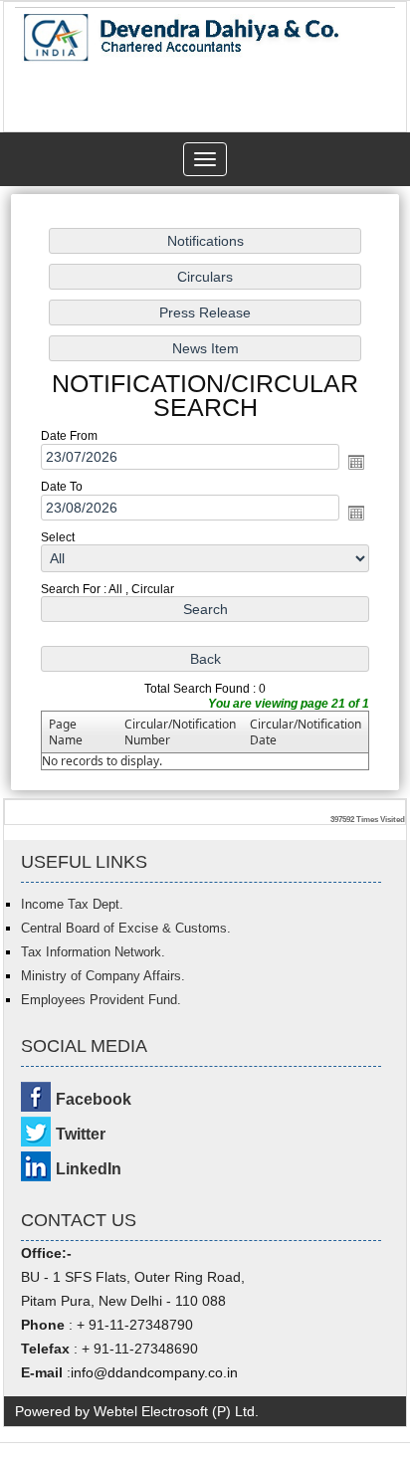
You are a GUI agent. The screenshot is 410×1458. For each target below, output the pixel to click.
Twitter (80, 1134)
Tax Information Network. (93, 951)
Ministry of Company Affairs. (103, 975)
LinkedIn (88, 1168)
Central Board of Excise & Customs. (126, 928)
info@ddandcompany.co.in (154, 1372)
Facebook (93, 1099)
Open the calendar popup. (356, 462)
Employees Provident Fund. (101, 999)
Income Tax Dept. (72, 904)
